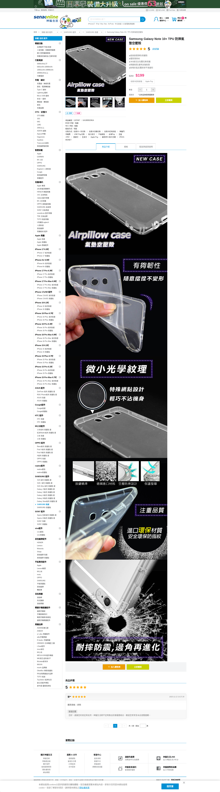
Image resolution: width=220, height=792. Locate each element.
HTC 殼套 (40, 419)
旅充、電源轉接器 (43, 87)
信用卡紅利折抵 (136, 81)
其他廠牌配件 (40, 539)
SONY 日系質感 (43, 210)
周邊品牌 (39, 624)
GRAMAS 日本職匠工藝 (46, 643)
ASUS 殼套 (41, 398)
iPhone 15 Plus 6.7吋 (44, 356)
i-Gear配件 (41, 646)
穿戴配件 (40, 178)
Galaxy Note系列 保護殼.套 (47, 501)
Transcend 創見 (43, 143)
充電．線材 (40, 80)
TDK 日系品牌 (42, 216)
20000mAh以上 (42, 73)
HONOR (40, 542)
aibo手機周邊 (42, 637)
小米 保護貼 (41, 439)
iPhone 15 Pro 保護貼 (45, 373)
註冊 (167, 18)
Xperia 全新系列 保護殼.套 (47, 515)
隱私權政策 (46, 770)
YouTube (172, 10)
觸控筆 (39, 590)
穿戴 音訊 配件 (47, 32)
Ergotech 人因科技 (44, 169)
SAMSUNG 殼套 (92, 32)
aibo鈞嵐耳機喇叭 (43, 189)
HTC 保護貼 (41, 422)
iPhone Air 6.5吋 (42, 260)
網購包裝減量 (97, 767)
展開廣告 (181, 2)
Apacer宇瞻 (41, 134)
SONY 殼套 (41, 521)
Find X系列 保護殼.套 (45, 449)
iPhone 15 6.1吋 (42, 345)
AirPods (111, 24)
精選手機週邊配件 (42, 607)
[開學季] (110, 4)
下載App (37, 10)
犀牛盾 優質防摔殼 (44, 686)
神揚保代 (51, 10)
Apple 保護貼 (42, 242)
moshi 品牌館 (42, 667)
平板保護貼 (41, 584)
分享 (70, 113)
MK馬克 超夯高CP (44, 658)
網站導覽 (46, 772)
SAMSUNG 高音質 (44, 207)
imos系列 (40, 649)
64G (38, 122)
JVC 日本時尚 (42, 195)
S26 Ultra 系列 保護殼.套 (46, 486)
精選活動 (39, 43)
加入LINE (161, 10)
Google (39, 172)
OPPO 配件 (40, 443)
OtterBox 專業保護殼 (44, 671)
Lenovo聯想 (41, 568)
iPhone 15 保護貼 (43, 352)
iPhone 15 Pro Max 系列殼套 (47, 381)
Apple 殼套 (41, 239)
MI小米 (39, 571)
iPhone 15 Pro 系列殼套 (46, 370)
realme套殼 (41, 469)
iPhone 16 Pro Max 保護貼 (47, 341)
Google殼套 (41, 408)
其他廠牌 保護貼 (43, 558)
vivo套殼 (40, 532)
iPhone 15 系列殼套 (44, 349)
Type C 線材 (41, 90)
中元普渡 (118, 24)
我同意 (170, 786)
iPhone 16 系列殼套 (44, 306)
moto (39, 574)
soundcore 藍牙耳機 (44, 213)
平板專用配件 (40, 562)
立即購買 (169, 100)
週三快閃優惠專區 (43, 53)
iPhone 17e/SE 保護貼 (45, 298)
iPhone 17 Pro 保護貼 (45, 277)
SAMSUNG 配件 (70, 32)
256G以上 (40, 128)
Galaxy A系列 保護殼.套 (46, 495)
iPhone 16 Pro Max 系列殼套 (47, 338)
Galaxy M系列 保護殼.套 (46, 498)
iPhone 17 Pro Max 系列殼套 (47, 285)
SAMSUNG (41, 166)
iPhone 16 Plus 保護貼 (45, 320)
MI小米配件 (40, 426)
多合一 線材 (41, 99)
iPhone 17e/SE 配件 (43, 292)
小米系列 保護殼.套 (44, 430)
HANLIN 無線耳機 (43, 192)
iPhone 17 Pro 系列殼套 (46, 274)
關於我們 (46, 764)
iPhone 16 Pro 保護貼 (45, 331)
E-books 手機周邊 (43, 640)
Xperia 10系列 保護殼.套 (46, 518)
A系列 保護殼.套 (43, 456)
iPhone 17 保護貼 (43, 256)
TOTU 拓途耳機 (43, 219)
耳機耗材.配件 (42, 231)
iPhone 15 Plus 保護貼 (45, 363)
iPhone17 (91, 24)
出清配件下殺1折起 (44, 47)
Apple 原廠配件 (42, 245)
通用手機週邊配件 (43, 620)
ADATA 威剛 (41, 131)
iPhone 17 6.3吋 (42, 249)
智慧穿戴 (39, 150)
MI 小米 (40, 160)
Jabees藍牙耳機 (43, 198)
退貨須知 (97, 758)
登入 (161, 18)
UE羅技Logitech (43, 222)
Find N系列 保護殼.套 (45, 452)
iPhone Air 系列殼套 (44, 263)
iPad (97, 24)
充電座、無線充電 (43, 83)
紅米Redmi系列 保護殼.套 (46, 433)
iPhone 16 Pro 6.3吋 (43, 324)
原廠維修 (97, 764)
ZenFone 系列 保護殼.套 (46, 392)
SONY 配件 (40, 511)
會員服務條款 (46, 767)
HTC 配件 (39, 415)
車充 (38, 105)
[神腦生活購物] (58, 20)
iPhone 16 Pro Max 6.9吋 (46, 335)
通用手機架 (41, 611)
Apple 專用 (41, 186)
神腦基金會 (46, 761)
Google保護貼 (42, 411)
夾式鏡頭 (40, 600)
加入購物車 (143, 100)
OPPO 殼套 (41, 459)
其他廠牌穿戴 (42, 175)
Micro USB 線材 (43, 96)
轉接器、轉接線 (43, 102)
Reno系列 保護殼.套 (44, 446)
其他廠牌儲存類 (43, 146)
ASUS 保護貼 (42, 401)
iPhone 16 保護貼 (43, 309)
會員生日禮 (72, 761)
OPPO (39, 163)
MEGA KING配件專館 (45, 655)
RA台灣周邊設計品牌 (45, 674)
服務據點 (44, 10)
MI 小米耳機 (41, 201)
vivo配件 (39, 528)
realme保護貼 (42, 472)
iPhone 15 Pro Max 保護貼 (47, 384)
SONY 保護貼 (42, 524)
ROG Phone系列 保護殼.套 (47, 395)
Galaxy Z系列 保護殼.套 (46, 489)
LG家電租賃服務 (128, 24)
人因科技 (40, 225)
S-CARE (151, 10)
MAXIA (39, 664)
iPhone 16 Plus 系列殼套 (46, 317)
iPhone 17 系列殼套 (44, 253)
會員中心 (163, 20)
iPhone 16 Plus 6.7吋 (44, 313)
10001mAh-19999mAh (45, 70)
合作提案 (72, 767)
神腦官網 (46, 758)
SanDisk (40, 140)
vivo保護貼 (41, 535)
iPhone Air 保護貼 (43, 266)
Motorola (40, 549)
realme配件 (40, 466)
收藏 (78, 113)
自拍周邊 (39, 594)
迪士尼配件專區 (43, 683)
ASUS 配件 (40, 388)
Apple (39, 154)
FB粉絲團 (182, 10)
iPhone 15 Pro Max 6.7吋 (46, 377)
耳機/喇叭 (39, 182)
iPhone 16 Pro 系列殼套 (46, 327)
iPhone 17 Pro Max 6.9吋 (46, 281)
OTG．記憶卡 (41, 112)
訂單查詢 (72, 764)
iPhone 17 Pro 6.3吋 (43, 271)
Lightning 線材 (42, 93)
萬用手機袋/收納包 (44, 617)
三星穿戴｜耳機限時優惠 (46, 50)
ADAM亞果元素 (43, 628)
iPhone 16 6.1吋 (42, 303)
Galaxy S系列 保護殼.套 (46, 492)
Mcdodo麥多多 (42, 661)
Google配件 (40, 405)
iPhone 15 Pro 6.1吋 (43, 367)
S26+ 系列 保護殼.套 (44, 483)
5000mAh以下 (42, 64)
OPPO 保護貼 (42, 462)
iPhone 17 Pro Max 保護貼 (47, 288)
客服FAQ (97, 761)
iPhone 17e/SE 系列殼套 (46, 295)
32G (38, 119)
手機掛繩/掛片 (42, 614)
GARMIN (40, 157)
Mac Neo (103, 24)
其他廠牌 (40, 228)
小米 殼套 (40, 436)
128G (39, 125)
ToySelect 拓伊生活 (44, 680)
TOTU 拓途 (41, 677)
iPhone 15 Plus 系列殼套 (46, 359)
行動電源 (39, 60)
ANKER (40, 631)
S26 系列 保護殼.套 (44, 480)
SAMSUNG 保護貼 (44, 507)
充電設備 (40, 108)
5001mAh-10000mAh (44, 67)
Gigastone (41, 137)
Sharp (39, 552)
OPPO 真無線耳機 (44, 204)
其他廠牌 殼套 (42, 555)
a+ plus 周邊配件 (43, 634)
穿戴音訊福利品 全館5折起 (47, 56)
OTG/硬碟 (40, 116)
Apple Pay (149, 81)
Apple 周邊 (40, 235)
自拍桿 (39, 597)
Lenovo (39, 546)
